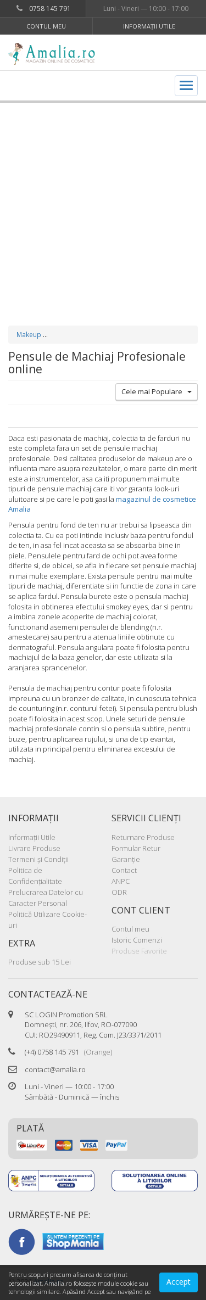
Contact (124, 870)
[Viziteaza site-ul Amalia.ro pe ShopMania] (73, 1241)
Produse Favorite (139, 951)
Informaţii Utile (149, 26)
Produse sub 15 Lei (39, 962)
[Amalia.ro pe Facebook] (21, 1241)
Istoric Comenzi (137, 940)
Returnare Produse (143, 837)
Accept (178, 1281)
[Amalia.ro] (55, 54)
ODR (119, 892)
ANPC (121, 881)
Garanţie (126, 859)
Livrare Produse (34, 848)
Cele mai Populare (154, 391)
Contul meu (46, 26)
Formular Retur (136, 848)
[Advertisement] (103, 203)
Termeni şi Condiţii (38, 859)
